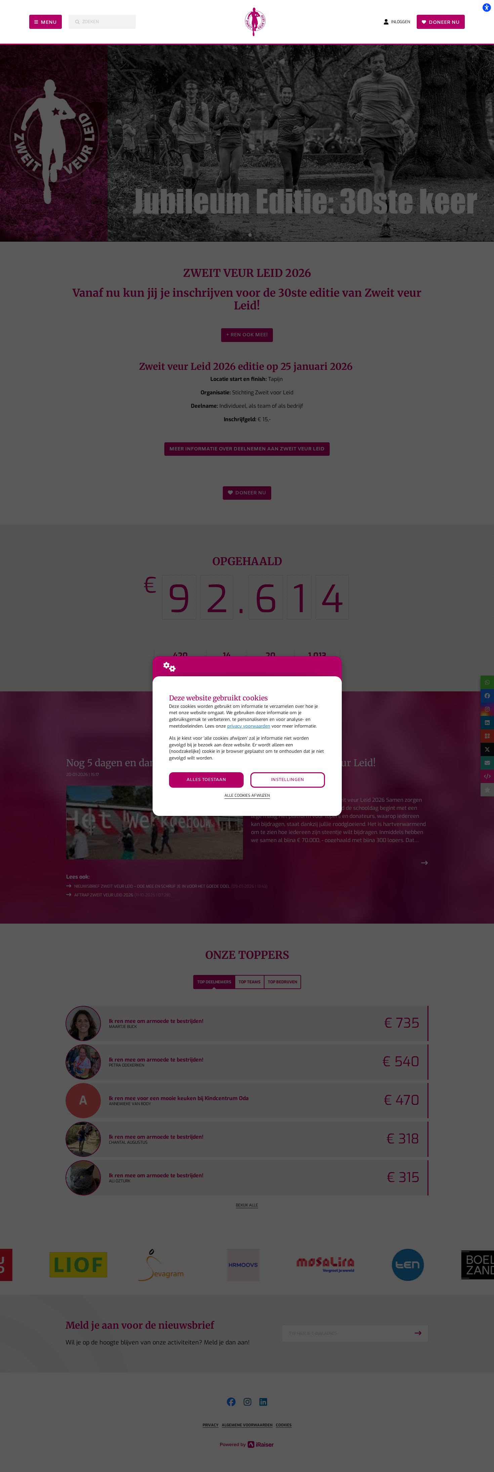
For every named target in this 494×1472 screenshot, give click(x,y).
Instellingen (287, 780)
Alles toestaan (206, 780)
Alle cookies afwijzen (247, 795)
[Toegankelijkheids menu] (487, 7)
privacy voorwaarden (248, 726)
